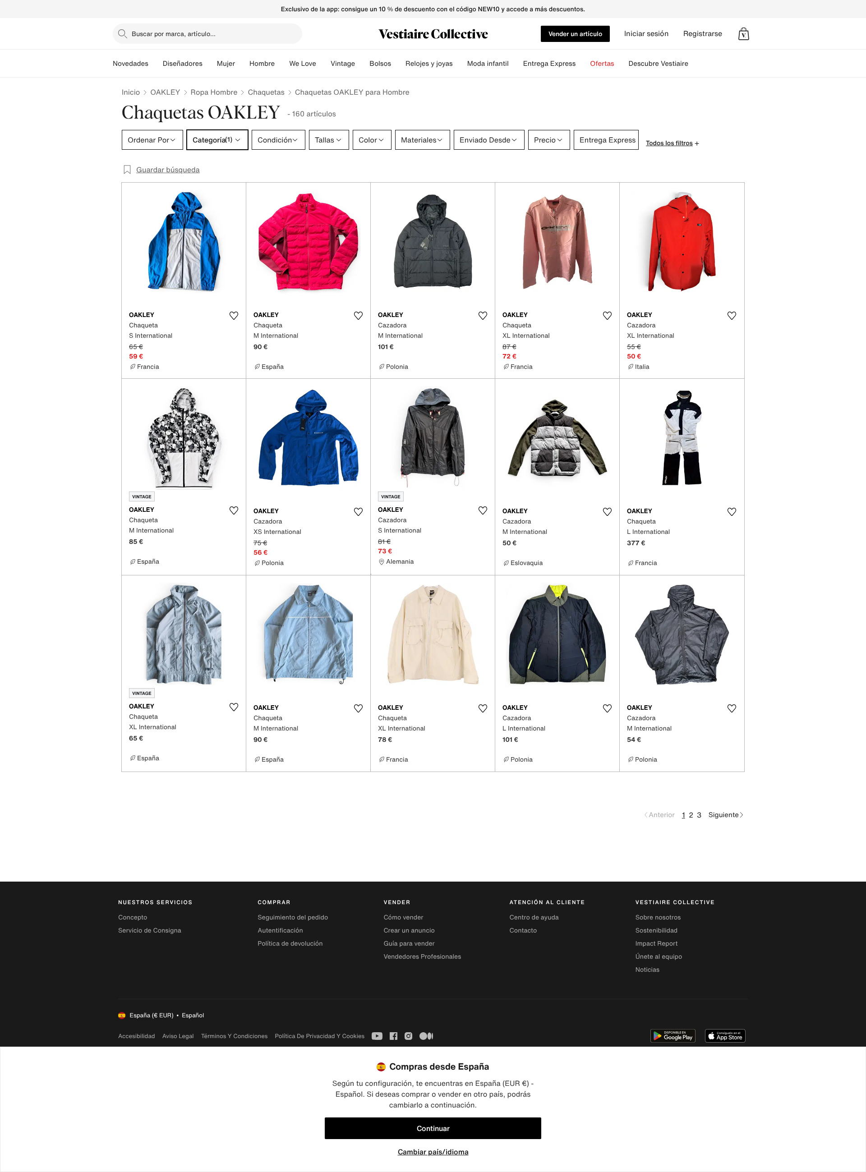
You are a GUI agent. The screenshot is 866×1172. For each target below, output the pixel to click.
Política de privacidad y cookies (319, 1036)
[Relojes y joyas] (460, 63)
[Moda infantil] (516, 63)
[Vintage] (362, 63)
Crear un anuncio (408, 930)
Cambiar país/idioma (433, 1151)
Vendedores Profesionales (422, 956)
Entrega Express (549, 64)
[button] (743, 34)
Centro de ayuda (534, 917)
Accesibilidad (136, 1036)
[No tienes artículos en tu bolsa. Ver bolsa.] (743, 34)
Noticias (647, 969)
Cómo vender (403, 917)
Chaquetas (266, 92)
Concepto (132, 917)
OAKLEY (165, 92)
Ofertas (602, 64)
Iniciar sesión (646, 33)
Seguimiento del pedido (293, 917)
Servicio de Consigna (149, 930)
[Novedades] (155, 63)
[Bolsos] (398, 63)
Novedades (130, 64)
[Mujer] (242, 63)
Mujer (226, 64)
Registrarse (702, 33)
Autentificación (280, 930)
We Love (302, 64)
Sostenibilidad (657, 930)
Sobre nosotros (658, 917)
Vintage (343, 64)
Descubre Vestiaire (659, 64)
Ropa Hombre (214, 92)
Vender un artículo (575, 33)
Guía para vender (408, 943)
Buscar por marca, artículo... (174, 33)
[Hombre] (282, 63)
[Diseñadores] (209, 63)
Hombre (262, 64)
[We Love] (323, 63)
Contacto (523, 930)
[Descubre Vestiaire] (695, 63)
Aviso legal (178, 1036)
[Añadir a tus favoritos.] (233, 315)
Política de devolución (290, 943)
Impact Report (657, 943)
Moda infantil (488, 64)
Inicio (131, 92)
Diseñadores (183, 64)
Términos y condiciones (234, 1036)
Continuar (433, 1128)
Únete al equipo (659, 956)
